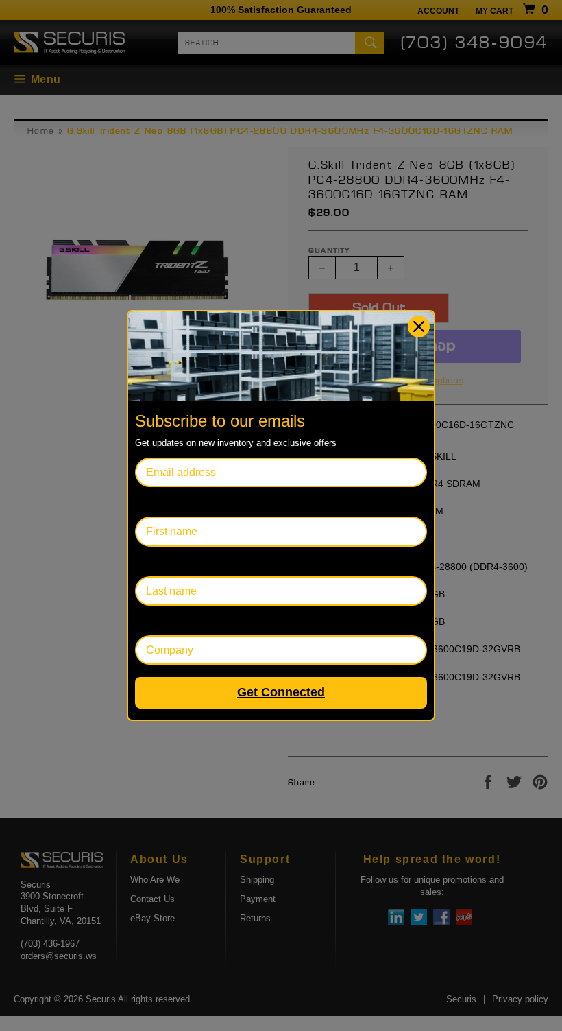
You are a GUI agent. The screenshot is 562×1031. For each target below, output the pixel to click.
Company (158, 620)
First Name (161, 502)
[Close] (418, 326)
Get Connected (281, 692)
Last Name (161, 561)
